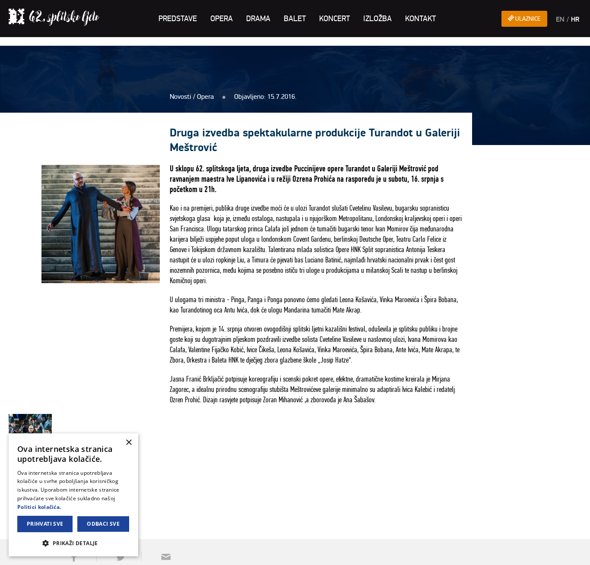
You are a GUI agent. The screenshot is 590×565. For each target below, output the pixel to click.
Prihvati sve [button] (45, 523)
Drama (258, 18)
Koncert (334, 18)
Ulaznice (527, 18)
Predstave (178, 18)
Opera (221, 18)
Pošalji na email (162, 557)
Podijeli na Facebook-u (73, 557)
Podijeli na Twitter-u (118, 557)
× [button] (128, 442)
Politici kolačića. (39, 507)
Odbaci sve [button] (103, 523)
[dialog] (73, 494)
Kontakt (420, 18)
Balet (295, 18)
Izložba (377, 18)
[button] (73, 543)
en (560, 19)
